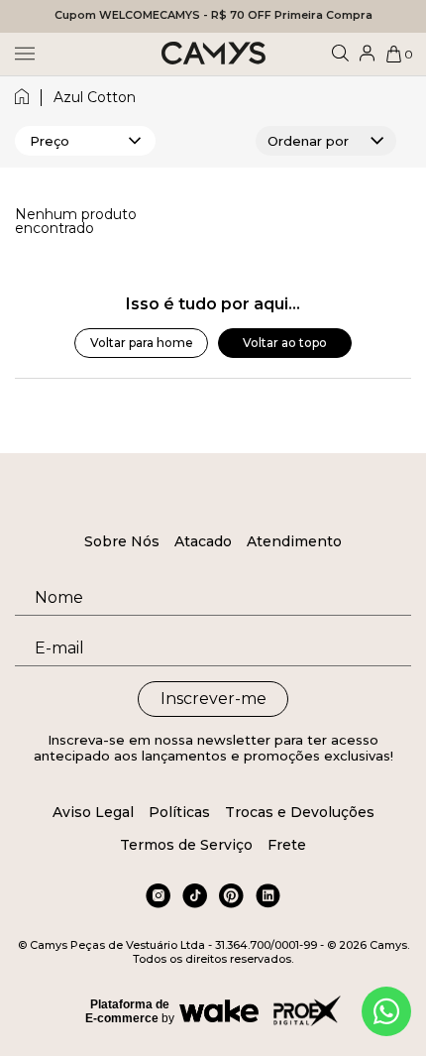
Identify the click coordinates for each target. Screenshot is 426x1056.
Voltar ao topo (285, 342)
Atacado (203, 541)
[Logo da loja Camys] (213, 54)
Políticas (179, 812)
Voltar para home (141, 342)
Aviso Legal (93, 812)
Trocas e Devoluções (299, 812)
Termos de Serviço (186, 845)
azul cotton (94, 97)
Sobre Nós (122, 541)
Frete (286, 845)
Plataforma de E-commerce (127, 1011)
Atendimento (294, 541)
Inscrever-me (213, 698)
